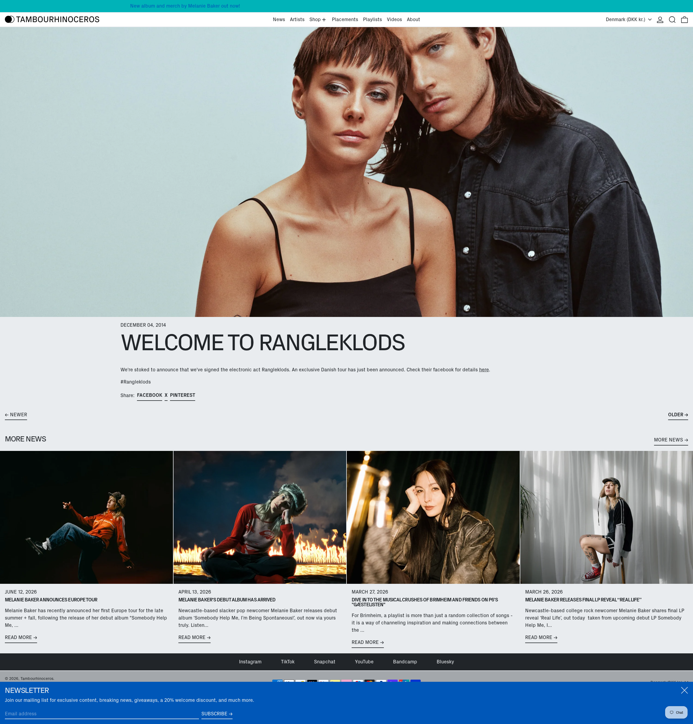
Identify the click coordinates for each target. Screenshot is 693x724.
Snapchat (324, 662)
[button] (672, 20)
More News (668, 440)
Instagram (250, 662)
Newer (18, 415)
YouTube (364, 662)
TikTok (288, 662)
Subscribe (214, 714)
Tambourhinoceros (37, 678)
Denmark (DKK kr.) (626, 19)
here (484, 370)
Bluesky (445, 662)
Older (675, 415)
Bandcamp (405, 662)
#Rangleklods (135, 382)
